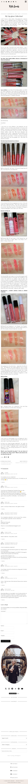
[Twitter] (1, 1)
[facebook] (12, 689)
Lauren (6, 472)
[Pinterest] (6, 1)
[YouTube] (8, 1)
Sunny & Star (8, 532)
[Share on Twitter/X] (7, 457)
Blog (19, 13)
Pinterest (14, 774)
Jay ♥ (6, 565)
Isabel (6, 577)
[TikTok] (11, 1)
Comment (3, 611)
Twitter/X (14, 763)
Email (2, 630)
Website (2, 635)
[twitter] (6, 689)
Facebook (14, 770)
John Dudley (8, 589)
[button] (26, 1)
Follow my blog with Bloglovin (14, 755)
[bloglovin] (15, 689)
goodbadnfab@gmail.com (11, 543)
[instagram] (9, 689)
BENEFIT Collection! (21, 462)
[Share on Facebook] (5, 457)
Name (2, 625)
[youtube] (22, 689)
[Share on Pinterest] (8, 457)
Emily (6, 486)
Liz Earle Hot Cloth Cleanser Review (6, 463)
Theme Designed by (14, 782)
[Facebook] (13, 1)
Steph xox (7, 502)
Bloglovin (14, 777)
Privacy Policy (20, 780)
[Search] (15, 1)
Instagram (14, 767)
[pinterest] (19, 689)
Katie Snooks (14, 6)
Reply (3, 482)
